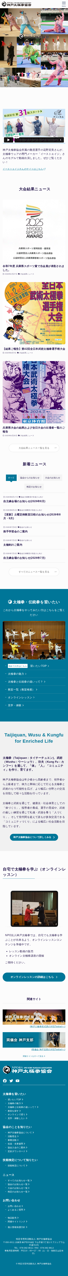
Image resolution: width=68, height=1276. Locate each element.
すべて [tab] (11, 478)
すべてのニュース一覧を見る (34, 571)
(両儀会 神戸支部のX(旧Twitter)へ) (48, 1049)
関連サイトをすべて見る (33, 1056)
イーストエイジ (11, 169)
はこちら (38, 169)
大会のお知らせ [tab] (52, 478)
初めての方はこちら (18, 666)
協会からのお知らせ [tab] (29, 478)
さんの (22, 169)
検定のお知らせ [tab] (34, 487)
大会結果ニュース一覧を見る (34, 448)
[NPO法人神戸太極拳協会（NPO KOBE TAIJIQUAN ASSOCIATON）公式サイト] (16, 4)
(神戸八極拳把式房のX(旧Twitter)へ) (47, 1026)
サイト (30, 169)
